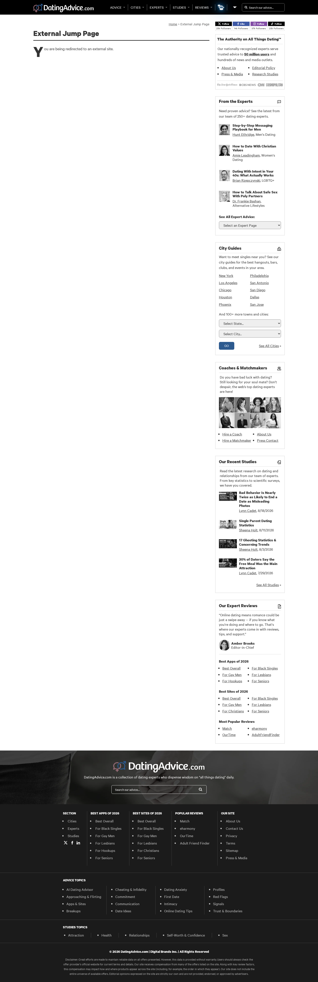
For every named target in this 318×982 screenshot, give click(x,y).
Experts (157, 7)
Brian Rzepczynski (246, 180)
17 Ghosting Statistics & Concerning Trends (257, 542)
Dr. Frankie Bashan (247, 201)
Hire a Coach (232, 434)
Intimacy (170, 903)
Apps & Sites (76, 903)
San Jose (257, 304)
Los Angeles (228, 282)
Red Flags (220, 896)
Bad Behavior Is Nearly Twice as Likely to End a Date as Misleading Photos (258, 499)
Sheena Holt (248, 529)
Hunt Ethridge (243, 134)
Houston (225, 296)
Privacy (231, 835)
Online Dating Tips (178, 910)
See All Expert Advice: (237, 216)
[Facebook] (72, 842)
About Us (229, 67)
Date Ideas (123, 910)
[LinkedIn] (78, 842)
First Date (171, 896)
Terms (230, 843)
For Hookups (232, 680)
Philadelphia (259, 275)
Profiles (219, 889)
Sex (225, 935)
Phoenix (225, 304)
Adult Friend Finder (195, 843)
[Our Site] (234, 7)
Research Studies (265, 73)
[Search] (200, 789)
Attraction (76, 935)
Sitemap (232, 850)
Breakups (73, 910)
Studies (179, 7)
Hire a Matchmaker (236, 440)
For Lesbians (261, 674)
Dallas (254, 296)
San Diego (257, 289)
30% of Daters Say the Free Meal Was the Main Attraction (258, 563)
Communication (127, 903)
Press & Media (232, 73)
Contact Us (234, 828)
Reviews (202, 7)
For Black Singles (265, 668)
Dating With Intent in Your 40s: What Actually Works (253, 173)
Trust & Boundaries (227, 910)
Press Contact (267, 440)
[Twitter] (66, 842)
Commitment (125, 896)
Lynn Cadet (247, 510)
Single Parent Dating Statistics (255, 522)
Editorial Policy (263, 67)
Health (106, 935)
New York (226, 275)
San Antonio (259, 282)
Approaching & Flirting (83, 896)
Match (227, 728)
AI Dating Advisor (79, 889)
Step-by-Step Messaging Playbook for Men (252, 127)
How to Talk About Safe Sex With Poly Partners (255, 194)
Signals (218, 903)
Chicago (225, 289)
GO (226, 345)
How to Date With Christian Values (254, 148)
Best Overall (231, 668)
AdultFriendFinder (266, 734)
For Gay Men (232, 674)
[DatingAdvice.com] (63, 8)
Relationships (139, 935)
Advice (116, 7)
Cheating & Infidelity (130, 889)
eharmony (259, 728)
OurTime (229, 734)
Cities (136, 7)
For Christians (233, 711)
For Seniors (260, 680)
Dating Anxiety (175, 889)
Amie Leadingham (246, 155)
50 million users (256, 54)
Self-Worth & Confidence (186, 935)
